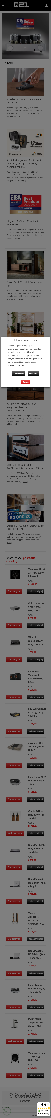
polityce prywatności (16, 365)
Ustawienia (19, 374)
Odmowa (33, 374)
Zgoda (26, 382)
